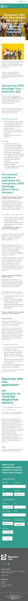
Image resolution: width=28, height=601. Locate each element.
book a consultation (14, 434)
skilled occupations (15, 147)
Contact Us (4, 581)
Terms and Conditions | (11, 596)
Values (3, 583)
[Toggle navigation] (25, 6)
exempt (8, 161)
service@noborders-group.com (14, 407)
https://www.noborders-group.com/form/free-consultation (12, 413)
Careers (3, 586)
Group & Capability (6, 585)
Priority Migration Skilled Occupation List (12, 236)
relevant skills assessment (15, 154)
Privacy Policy (19, 596)
